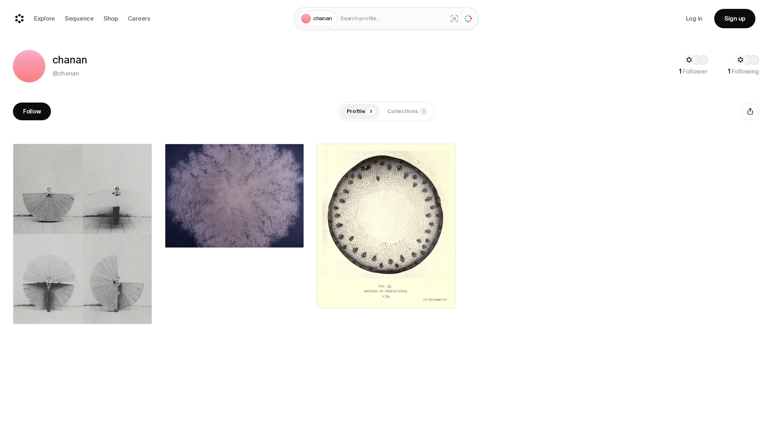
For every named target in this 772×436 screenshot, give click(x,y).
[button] (29, 66)
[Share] (750, 111)
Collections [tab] (406, 111)
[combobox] (392, 18)
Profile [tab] (360, 111)
